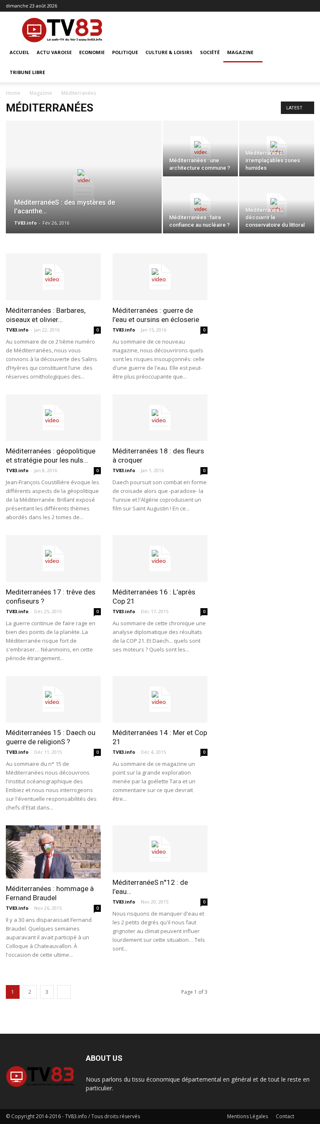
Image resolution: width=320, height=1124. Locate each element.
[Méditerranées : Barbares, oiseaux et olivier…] (53, 276)
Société (210, 52)
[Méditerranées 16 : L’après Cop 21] (160, 558)
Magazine (240, 52)
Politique (125, 52)
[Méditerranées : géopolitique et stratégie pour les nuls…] (53, 417)
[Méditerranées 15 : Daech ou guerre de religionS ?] (53, 699)
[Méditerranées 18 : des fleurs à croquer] (160, 417)
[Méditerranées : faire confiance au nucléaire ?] (200, 205)
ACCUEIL (19, 52)
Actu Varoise (54, 52)
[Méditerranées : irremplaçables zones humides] (276, 148)
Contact (285, 1116)
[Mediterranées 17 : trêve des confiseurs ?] (53, 558)
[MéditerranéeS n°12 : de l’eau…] (160, 848)
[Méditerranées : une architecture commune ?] (200, 148)
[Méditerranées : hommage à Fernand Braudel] (53, 852)
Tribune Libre (27, 72)
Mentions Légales (247, 1116)
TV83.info (25, 223)
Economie (92, 52)
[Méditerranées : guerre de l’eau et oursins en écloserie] (160, 276)
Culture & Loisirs (168, 52)
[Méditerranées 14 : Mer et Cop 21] (160, 699)
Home (13, 93)
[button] (304, 53)
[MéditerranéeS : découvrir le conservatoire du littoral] (276, 205)
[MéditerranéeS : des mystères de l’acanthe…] (84, 188)
